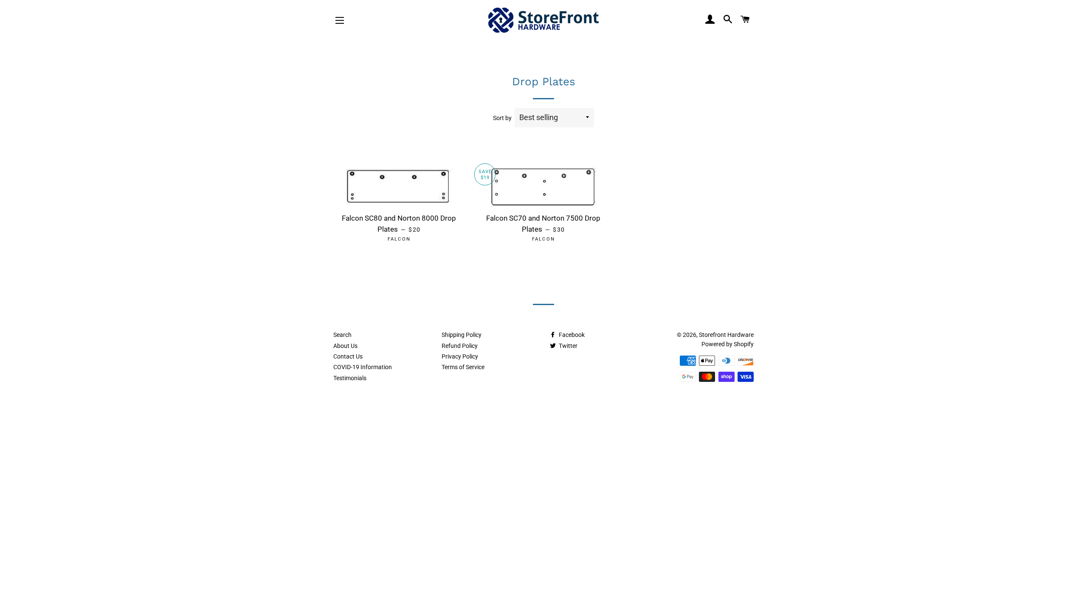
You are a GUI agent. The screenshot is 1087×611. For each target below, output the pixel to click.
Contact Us (348, 356)
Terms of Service (463, 367)
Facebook (571, 334)
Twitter (567, 345)
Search (342, 334)
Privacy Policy (460, 356)
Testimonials (349, 378)
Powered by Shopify (727, 344)
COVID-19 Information (362, 367)
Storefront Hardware (726, 334)
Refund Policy (460, 345)
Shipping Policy (462, 334)
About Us (345, 345)
